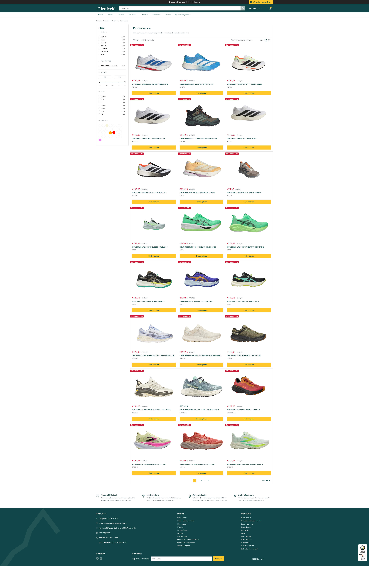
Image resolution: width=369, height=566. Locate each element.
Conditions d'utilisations (186, 543)
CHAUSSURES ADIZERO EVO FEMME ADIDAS (242, 138)
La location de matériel (249, 549)
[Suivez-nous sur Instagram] (101, 558)
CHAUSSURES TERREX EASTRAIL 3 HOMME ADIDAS (244, 193)
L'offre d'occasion (247, 546)
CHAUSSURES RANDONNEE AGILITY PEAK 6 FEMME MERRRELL (153, 355)
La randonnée (246, 527)
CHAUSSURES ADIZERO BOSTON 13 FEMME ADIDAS (197, 193)
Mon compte (254, 8)
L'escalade (245, 530)
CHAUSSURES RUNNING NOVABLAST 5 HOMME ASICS (245, 247)
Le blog (180, 533)
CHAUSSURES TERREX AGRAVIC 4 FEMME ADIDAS (196, 84)
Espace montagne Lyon (185, 521)
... (204, 481)
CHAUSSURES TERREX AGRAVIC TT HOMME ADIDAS (244, 84)
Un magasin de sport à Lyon (251, 521)
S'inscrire (218, 559)
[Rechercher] (243, 8)
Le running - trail (247, 524)
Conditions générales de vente (188, 539)
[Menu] (366, 545)
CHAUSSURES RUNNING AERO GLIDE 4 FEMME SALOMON (199, 410)
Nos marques (182, 536)
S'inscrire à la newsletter (262, 2)
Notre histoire (246, 518)
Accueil (98, 21)
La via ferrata (246, 536)
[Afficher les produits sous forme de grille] (266, 40)
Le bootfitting (182, 530)
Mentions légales (183, 546)
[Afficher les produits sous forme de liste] (269, 40)
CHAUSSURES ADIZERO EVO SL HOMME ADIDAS (148, 138)
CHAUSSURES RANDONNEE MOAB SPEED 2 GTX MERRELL (151, 410)
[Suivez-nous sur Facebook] (97, 558)
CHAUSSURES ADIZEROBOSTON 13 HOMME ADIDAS (150, 84)
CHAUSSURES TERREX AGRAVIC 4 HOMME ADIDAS (149, 193)
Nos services (182, 524)
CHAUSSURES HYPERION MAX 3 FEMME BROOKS (148, 464)
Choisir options (154, 93)
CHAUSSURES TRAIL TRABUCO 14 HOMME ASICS (148, 301)
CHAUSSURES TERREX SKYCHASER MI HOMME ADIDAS (198, 138)
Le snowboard (246, 539)
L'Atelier (180, 527)
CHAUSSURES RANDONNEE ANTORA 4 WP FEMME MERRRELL (201, 355)
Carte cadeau (182, 518)
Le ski (243, 533)
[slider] (125, 82)
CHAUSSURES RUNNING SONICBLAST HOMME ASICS (198, 247)
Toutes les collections (110, 21)
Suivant (265, 481)
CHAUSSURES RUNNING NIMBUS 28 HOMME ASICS (149, 247)
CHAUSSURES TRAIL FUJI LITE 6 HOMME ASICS (243, 301)
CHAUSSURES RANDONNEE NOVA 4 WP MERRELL (244, 355)
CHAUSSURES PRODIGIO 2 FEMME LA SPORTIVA (243, 410)
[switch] (363, 559)
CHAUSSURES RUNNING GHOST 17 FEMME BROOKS (245, 464)
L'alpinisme (245, 543)
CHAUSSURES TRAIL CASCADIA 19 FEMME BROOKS (197, 464)
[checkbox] (113, 37)
